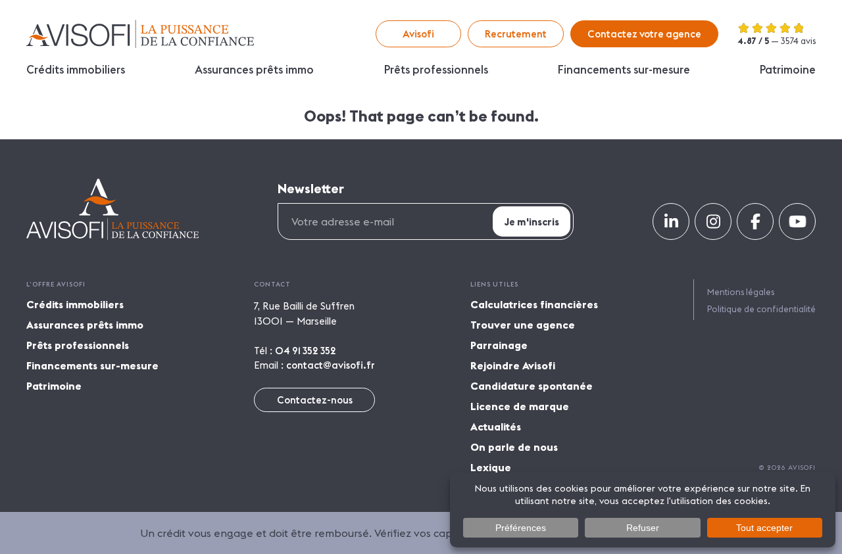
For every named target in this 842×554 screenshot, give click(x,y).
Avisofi (140, 34)
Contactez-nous (315, 400)
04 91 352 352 (305, 350)
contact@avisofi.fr (330, 365)
